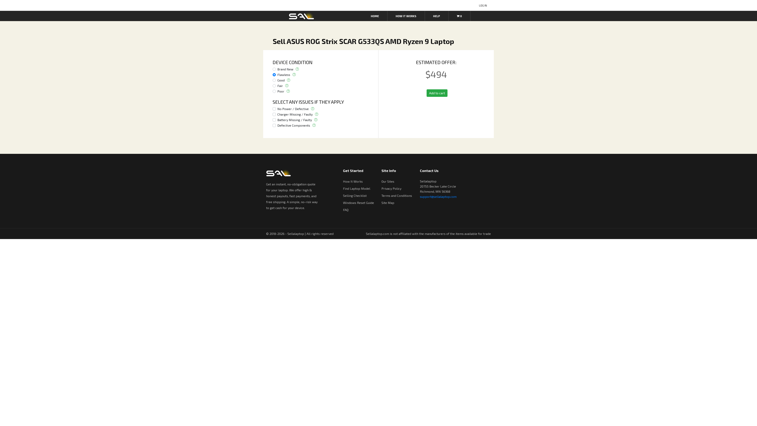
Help (436, 16)
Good (281, 80)
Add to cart (437, 93)
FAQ (346, 210)
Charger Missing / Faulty (295, 114)
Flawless (283, 75)
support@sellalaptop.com (438, 196)
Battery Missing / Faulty (294, 120)
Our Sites (387, 181)
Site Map (387, 203)
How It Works (353, 181)
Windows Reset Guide (358, 203)
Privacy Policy (391, 188)
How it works (406, 16)
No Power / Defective (293, 109)
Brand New (285, 69)
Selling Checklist (355, 195)
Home (375, 16)
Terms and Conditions (396, 195)
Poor (280, 91)
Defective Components (293, 125)
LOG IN (483, 5)
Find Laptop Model (356, 188)
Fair (280, 86)
